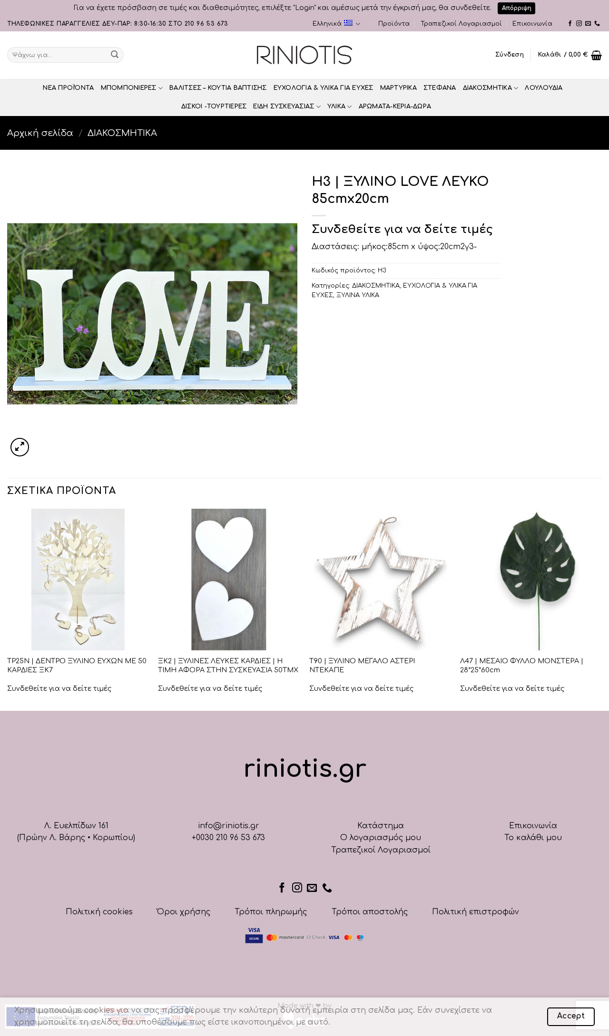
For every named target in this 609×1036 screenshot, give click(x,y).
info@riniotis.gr (228, 826)
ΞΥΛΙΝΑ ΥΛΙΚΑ (357, 295)
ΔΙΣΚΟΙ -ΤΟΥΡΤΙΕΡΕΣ (214, 106)
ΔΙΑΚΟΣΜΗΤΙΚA (487, 88)
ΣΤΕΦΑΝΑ (439, 88)
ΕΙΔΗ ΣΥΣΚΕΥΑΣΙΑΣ (283, 106)
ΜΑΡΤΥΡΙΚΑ (398, 88)
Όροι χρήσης (183, 912)
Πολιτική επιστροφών (475, 912)
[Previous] (7, 609)
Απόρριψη (516, 8)
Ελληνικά (327, 23)
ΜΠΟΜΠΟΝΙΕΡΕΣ (129, 88)
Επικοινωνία (532, 23)
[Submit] (115, 55)
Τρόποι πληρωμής (271, 912)
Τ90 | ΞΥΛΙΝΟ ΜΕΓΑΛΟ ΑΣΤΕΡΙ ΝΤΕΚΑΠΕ (362, 665)
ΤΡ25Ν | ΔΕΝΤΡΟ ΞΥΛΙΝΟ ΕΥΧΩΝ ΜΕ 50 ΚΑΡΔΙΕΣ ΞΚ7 (77, 665)
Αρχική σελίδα (40, 133)
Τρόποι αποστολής (370, 912)
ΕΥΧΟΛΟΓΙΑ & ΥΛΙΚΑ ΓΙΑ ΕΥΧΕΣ (323, 88)
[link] (570, 23)
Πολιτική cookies (99, 912)
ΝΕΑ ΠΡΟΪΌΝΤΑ (68, 88)
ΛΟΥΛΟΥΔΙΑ (543, 88)
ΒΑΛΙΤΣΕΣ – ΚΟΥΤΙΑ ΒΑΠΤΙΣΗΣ (218, 88)
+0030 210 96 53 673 (228, 837)
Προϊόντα (394, 23)
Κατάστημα (380, 826)
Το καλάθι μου (533, 837)
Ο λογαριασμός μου (380, 837)
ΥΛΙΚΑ (336, 106)
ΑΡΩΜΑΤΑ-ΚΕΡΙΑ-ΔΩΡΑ (395, 106)
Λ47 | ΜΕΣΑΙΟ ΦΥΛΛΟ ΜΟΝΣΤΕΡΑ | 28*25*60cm (521, 665)
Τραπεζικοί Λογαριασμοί (461, 23)
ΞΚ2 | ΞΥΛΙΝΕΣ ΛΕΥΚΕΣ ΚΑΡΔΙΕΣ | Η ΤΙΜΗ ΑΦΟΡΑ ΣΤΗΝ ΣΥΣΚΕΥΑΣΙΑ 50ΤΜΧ (228, 665)
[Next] (601, 609)
